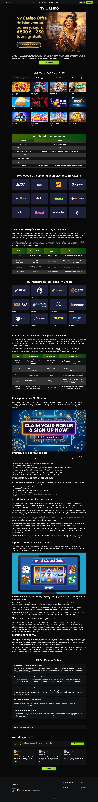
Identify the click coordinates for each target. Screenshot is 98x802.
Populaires (20, 77)
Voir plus (49, 768)
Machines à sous (76, 77)
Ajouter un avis (77, 743)
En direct (38, 77)
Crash (57, 77)
